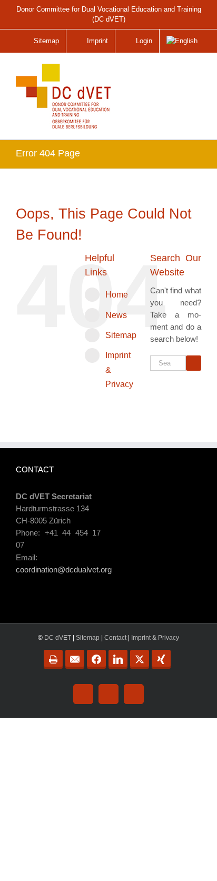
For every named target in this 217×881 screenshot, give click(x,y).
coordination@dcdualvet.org (64, 569)
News (116, 315)
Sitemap (120, 335)
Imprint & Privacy (155, 637)
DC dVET (57, 637)
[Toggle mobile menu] (193, 75)
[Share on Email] (74, 659)
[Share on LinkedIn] (117, 659)
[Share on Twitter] (139, 659)
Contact (115, 637)
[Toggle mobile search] (171, 71)
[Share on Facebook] (96, 659)
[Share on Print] (53, 659)
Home (116, 294)
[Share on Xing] (161, 659)
